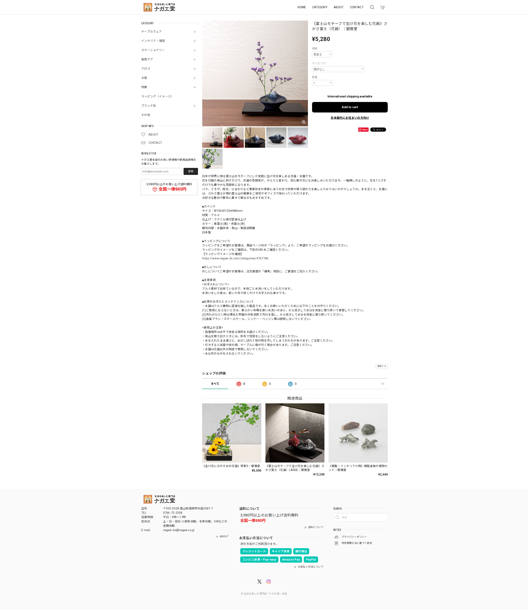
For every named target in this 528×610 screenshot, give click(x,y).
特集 (144, 87)
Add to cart (350, 107)
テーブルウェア (151, 31)
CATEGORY (320, 7)
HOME (302, 7)
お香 (144, 78)
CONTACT (357, 7)
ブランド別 (148, 105)
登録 (190, 171)
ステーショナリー (153, 50)
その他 (145, 115)
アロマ (145, 68)
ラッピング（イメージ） (157, 96)
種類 (315, 48)
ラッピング (319, 63)
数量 (315, 77)
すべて (215, 383)
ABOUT (339, 7)
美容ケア (147, 59)
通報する (381, 366)
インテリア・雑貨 (153, 40)
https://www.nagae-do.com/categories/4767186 (235, 258)
